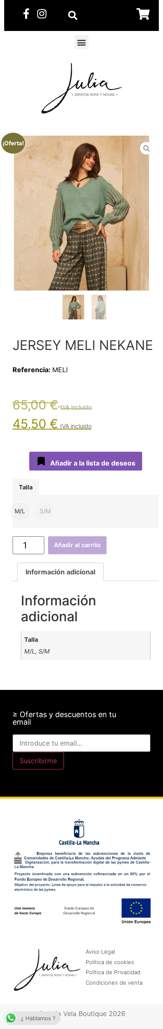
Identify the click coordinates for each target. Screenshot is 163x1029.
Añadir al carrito (77, 544)
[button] (82, 42)
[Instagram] (41, 13)
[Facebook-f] (26, 13)
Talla (26, 487)
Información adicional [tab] (60, 572)
